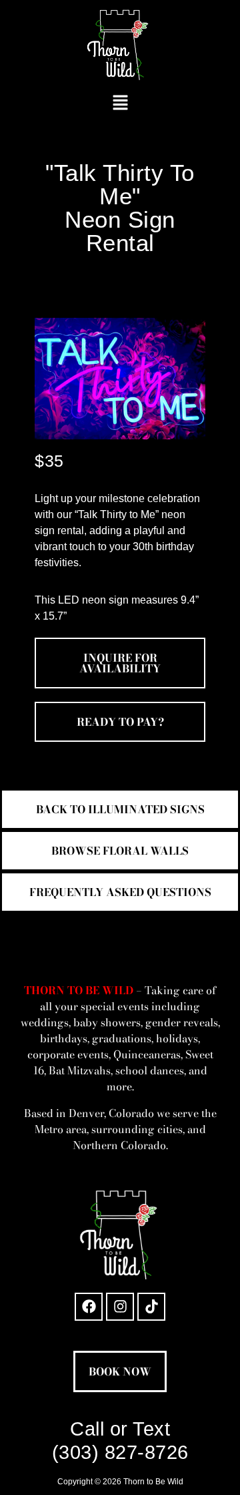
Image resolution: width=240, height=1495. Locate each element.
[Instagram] (120, 1307)
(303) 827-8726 (120, 1452)
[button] (120, 103)
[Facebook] (89, 1307)
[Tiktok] (151, 1307)
